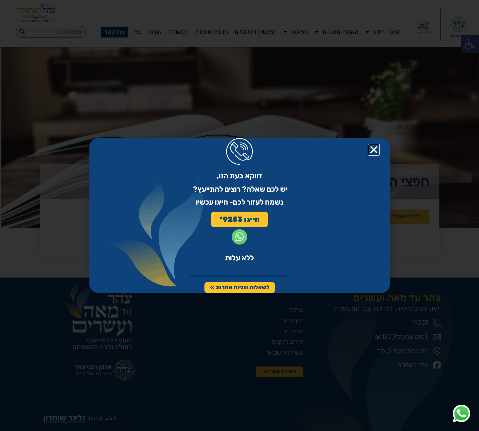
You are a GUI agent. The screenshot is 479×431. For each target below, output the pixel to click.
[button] (374, 150)
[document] (239, 215)
